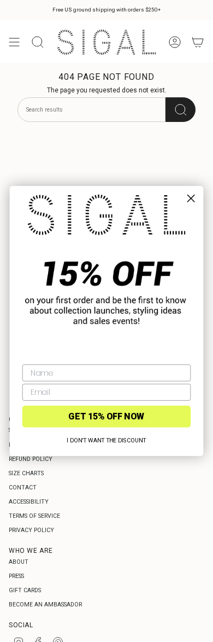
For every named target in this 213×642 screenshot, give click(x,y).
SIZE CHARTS (26, 473)
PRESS (16, 576)
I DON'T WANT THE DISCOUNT (106, 440)
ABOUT (18, 561)
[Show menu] (14, 42)
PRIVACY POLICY (31, 530)
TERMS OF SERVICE (34, 516)
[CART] (197, 42)
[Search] (180, 109)
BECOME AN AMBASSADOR (45, 604)
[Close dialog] (190, 198)
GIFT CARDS (25, 590)
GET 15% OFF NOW (106, 416)
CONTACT (23, 487)
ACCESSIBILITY (29, 501)
